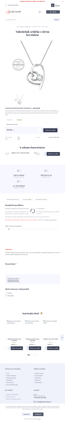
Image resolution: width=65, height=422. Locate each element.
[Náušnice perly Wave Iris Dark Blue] (14, 327)
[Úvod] (13, 11)
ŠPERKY (22, 26)
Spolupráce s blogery (11, 377)
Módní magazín (10, 382)
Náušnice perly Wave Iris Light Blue (32, 339)
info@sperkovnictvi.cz (13, 281)
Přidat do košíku (50, 130)
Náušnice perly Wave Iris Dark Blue (14, 339)
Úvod (18, 26)
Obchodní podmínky (11, 375)
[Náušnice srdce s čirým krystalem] (7, 154)
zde (40, 419)
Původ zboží (10, 264)
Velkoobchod (9, 380)
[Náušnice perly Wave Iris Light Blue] (32, 327)
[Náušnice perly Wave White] (50, 327)
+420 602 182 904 (13, 5)
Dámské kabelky (39, 375)
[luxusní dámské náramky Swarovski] (32, 235)
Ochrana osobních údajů (12, 384)
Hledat (56, 19)
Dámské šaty (38, 377)
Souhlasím (38, 414)
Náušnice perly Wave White (50, 339)
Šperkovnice (38, 380)
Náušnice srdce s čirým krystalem (20, 153)
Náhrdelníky (28, 26)
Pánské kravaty (38, 382)
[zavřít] (63, 1)
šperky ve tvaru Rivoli (51, 219)
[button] (29, 354)
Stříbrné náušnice (39, 373)
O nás (7, 373)
